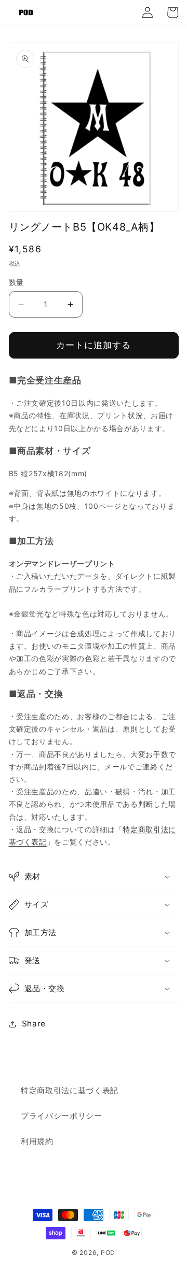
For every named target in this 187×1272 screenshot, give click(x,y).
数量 (16, 282)
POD (108, 1252)
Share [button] (34, 1023)
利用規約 (37, 1141)
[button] (94, 877)
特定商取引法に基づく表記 (69, 1090)
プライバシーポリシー (61, 1116)
